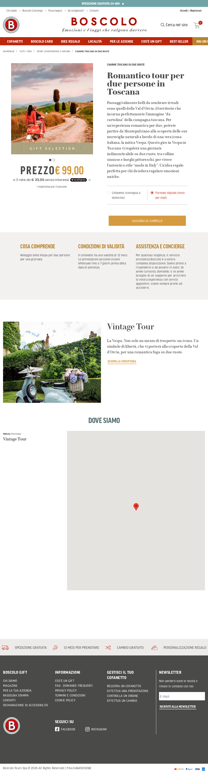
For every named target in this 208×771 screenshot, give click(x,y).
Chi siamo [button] (10, 680)
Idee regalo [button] (70, 41)
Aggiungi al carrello (147, 220)
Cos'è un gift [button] (151, 41)
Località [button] (95, 41)
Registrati (196, 10)
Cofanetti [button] (15, 41)
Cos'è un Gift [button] (64, 680)
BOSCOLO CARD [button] (42, 41)
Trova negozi (55, 10)
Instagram (99, 729)
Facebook (68, 729)
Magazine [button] (10, 685)
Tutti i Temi (26, 51)
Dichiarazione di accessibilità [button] (25, 705)
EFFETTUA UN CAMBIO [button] (122, 700)
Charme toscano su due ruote (92, 51)
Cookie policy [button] (65, 700)
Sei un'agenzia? (76, 10)
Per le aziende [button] (121, 41)
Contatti (94, 10)
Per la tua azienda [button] (17, 690)
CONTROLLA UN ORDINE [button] (122, 695)
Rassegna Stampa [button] (16, 695)
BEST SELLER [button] (179, 41)
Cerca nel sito (176, 25)
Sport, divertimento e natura (53, 51)
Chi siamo (11, 10)
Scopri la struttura (122, 361)
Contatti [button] (9, 700)
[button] (136, 507)
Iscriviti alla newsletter (178, 706)
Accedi (184, 10)
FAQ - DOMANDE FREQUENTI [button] (74, 685)
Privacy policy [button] (66, 690)
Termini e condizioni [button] (70, 695)
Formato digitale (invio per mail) (170, 195)
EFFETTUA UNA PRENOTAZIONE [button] (127, 690)
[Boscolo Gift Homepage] (11, 25)
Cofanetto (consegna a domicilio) (126, 195)
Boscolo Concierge (32, 10)
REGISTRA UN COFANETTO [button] (124, 686)
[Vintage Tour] (52, 362)
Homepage (8, 51)
